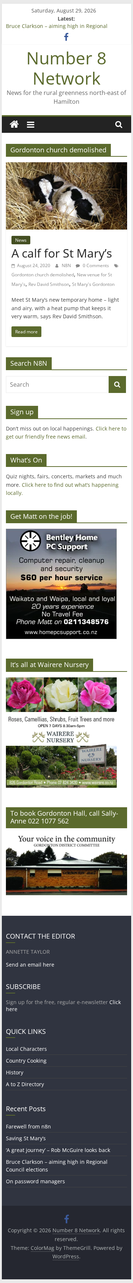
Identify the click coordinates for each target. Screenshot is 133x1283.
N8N (67, 265)
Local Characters (26, 1048)
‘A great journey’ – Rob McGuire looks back (58, 1149)
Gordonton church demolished (42, 275)
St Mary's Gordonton (93, 284)
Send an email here (30, 964)
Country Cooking (26, 1060)
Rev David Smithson (48, 284)
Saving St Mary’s (26, 1138)
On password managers (35, 1181)
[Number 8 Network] (14, 124)
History (14, 1072)
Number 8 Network (66, 67)
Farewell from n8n (28, 1126)
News (21, 240)
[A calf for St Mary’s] (66, 167)
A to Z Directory (25, 1084)
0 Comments (95, 265)
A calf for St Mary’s (61, 253)
